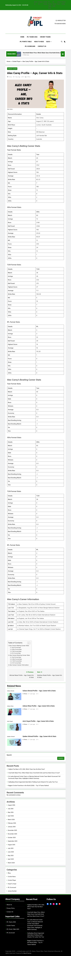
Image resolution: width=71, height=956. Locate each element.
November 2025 (12, 834)
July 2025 (10, 848)
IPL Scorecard (30, 46)
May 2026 (10, 812)
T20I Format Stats (16, 651)
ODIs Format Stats (17, 649)
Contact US (42, 46)
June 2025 (11, 852)
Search (9, 755)
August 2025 (11, 844)
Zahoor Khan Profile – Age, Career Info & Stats (39, 706)
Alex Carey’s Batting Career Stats (19, 645)
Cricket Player (12, 69)
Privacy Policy (11, 908)
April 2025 (11, 859)
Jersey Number (12, 891)
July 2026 (10, 808)
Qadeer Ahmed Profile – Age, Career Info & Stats (39, 736)
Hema (10, 77)
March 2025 (11, 863)
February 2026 (12, 823)
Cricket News (12, 876)
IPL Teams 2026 (54, 4)
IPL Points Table (26, 41)
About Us (9, 904)
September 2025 (12, 841)
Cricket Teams (45, 37)
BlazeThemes (27, 953)
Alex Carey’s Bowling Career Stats (19, 655)
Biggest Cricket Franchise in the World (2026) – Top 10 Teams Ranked (28, 785)
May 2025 (10, 855)
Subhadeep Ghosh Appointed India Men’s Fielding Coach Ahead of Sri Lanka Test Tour (33, 782)
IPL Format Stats (16, 653)
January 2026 (11, 826)
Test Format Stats (16, 647)
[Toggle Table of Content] (28, 643)
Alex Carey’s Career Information (19, 665)
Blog (48, 41)
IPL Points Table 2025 (13, 929)
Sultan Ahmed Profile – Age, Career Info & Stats (39, 691)
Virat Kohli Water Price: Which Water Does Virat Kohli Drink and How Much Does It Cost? (42, 53)
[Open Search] (61, 41)
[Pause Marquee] (63, 54)
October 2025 (12, 837)
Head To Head (39, 41)
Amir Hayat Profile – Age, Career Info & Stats (38, 721)
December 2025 (12, 830)
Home (22, 37)
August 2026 (11, 805)
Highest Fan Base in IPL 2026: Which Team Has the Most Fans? (26, 769)
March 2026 (11, 819)
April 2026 (11, 816)
